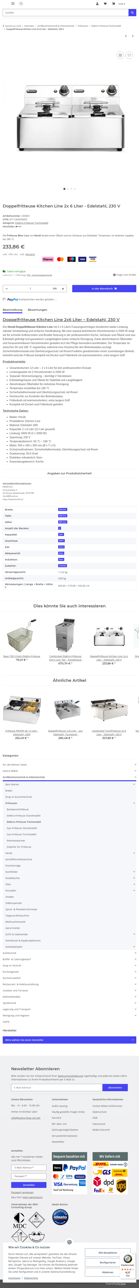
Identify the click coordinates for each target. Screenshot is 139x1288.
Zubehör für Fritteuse (19, 846)
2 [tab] (68, 189)
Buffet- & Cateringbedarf (17, 959)
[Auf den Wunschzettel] (129, 55)
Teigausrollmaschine (17, 915)
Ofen (8, 884)
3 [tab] (71, 189)
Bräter (9, 790)
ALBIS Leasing (59, 1106)
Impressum (14, 1278)
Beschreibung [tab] (12, 309)
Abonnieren (115, 1087)
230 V (61, 541)
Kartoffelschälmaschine (18, 859)
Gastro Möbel (10, 770)
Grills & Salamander (16, 934)
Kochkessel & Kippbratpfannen (23, 940)
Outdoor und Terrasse (15, 990)
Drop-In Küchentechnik (18, 796)
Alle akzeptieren (107, 1252)
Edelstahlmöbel (11, 996)
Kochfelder (11, 871)
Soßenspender (13, 903)
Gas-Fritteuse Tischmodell (21, 834)
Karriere (56, 1117)
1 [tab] (64, 189)
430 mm (62, 516)
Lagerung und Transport (17, 1009)
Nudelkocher (12, 878)
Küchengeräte (11, 971)
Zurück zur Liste (13, 25)
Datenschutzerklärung (70, 1075)
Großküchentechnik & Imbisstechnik (24, 777)
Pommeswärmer (16, 840)
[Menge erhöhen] (63, 288)
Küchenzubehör (12, 978)
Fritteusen (11, 803)
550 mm (62, 509)
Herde (8, 853)
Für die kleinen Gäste (15, 764)
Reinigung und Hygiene (16, 1015)
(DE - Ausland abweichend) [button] (39, 275)
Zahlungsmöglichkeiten (65, 1129)
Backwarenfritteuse (18, 809)
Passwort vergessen (22, 1192)
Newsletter (58, 1141)
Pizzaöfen (10, 890)
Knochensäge (13, 865)
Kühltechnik (9, 953)
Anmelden (29, 1185)
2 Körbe (62, 565)
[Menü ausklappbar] (13, 2)
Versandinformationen (64, 1135)
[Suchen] (132, 12)
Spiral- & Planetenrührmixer (21, 909)
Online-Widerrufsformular (107, 1106)
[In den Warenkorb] (5, 47)
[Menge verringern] (6, 288)
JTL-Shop (121, 1283)
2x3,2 (61, 547)
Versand (30, 254)
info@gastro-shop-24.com (25, 1118)
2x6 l (61, 534)
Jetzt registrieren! (33, 1197)
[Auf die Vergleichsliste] (120, 55)
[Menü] (134, 1255)
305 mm (62, 522)
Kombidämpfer (14, 946)
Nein (61, 553)
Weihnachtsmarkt (15, 921)
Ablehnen (107, 1272)
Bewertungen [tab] (37, 309)
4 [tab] (75, 189)
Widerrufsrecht (101, 1129)
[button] (97, 3)
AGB (95, 1117)
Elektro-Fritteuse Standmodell (24, 815)
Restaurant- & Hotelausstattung (21, 984)
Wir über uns (59, 1123)
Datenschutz (31, 1278)
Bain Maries (12, 784)
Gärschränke (12, 928)
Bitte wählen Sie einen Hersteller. (24, 1040)
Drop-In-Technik (12, 965)
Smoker (9, 896)
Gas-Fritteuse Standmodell (22, 828)
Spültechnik (9, 1003)
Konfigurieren (108, 1262)
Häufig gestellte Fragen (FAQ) (68, 1111)
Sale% (6, 1021)
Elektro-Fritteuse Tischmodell (31, 223)
